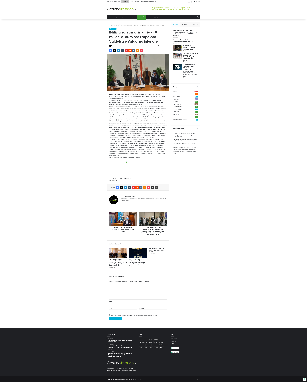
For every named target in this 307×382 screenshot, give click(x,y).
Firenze (161, 342)
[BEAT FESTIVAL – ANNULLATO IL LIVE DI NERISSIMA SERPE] (177, 48)
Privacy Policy (175, 348)
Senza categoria (178, 109)
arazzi (141, 339)
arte (145, 339)
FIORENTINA (124, 17)
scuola (146, 347)
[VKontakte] (133, 50)
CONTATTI (173, 341)
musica (165, 344)
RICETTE (174, 17)
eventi (155, 342)
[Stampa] (156, 187)
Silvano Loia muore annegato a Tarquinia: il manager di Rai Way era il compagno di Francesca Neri (185, 135)
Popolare (184, 24)
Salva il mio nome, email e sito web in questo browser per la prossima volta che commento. (134, 315)
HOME (109, 17)
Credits (139, 379)
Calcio (150, 339)
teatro (151, 347)
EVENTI (149, 17)
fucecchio (142, 344)
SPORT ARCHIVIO (178, 106)
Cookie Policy (175, 352)
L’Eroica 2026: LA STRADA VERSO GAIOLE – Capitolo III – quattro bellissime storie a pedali (190, 57)
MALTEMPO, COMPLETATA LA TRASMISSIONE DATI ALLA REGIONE (157, 250)
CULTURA (156, 17)
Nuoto (141, 347)
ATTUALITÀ (141, 17)
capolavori (156, 339)
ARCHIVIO (189, 17)
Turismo (156, 347)
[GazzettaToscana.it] (121, 9)
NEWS (182, 17)
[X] (114, 50)
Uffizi (161, 347)
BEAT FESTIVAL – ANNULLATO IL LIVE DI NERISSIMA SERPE (189, 47)
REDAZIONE (174, 339)
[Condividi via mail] (152, 187)
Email (111, 308)
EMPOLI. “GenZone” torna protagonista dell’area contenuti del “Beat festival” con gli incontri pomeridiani (137, 262)
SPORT (133, 17)
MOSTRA (160, 344)
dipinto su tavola (143, 342)
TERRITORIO (166, 17)
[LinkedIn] (118, 50)
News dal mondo (178, 129)
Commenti (195, 24)
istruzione (148, 344)
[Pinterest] (126, 50)
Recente (175, 24)
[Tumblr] (122, 50)
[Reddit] (130, 50)
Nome (111, 301)
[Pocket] (141, 50)
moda (154, 344)
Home (111, 25)
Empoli (150, 342)
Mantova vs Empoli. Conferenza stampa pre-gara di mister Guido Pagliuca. (148, 1)
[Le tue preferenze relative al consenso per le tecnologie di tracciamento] (304, 379)
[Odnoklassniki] (137, 50)
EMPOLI (116, 17)
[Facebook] (110, 50)
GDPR (172, 344)
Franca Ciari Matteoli (117, 46)
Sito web (141, 308)
